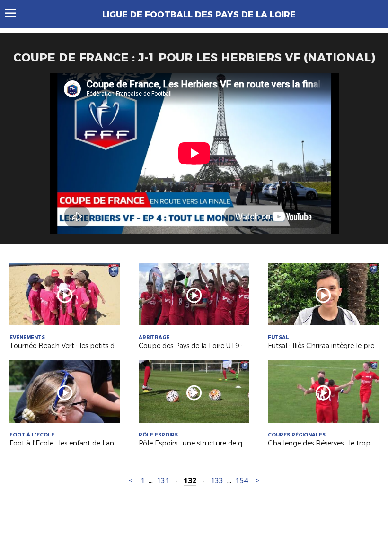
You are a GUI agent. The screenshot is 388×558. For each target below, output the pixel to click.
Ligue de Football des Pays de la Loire (199, 14)
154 (241, 480)
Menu (15, 13)
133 (217, 480)
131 (163, 480)
